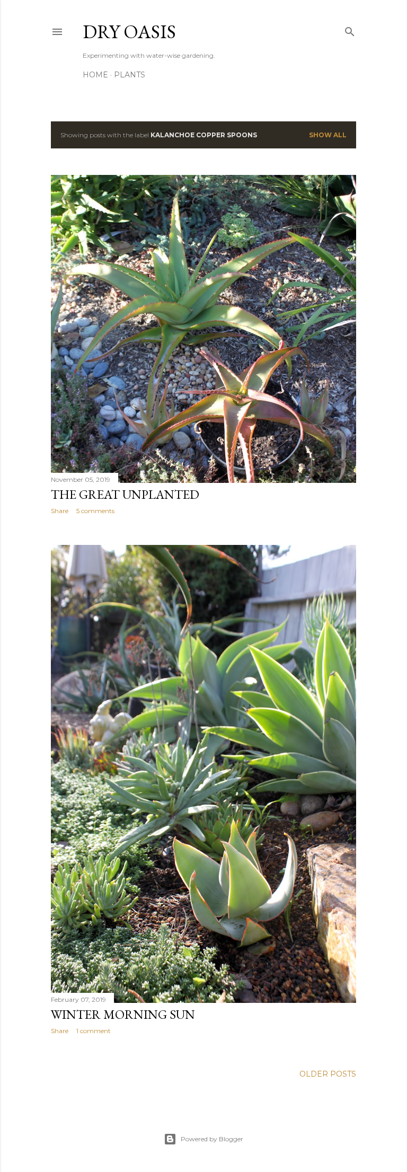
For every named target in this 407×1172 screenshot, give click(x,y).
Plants (129, 75)
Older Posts (327, 1074)
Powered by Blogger (212, 1139)
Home (95, 75)
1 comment (93, 1031)
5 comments (95, 511)
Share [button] (59, 511)
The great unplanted (125, 494)
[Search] (349, 29)
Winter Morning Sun (123, 1014)
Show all (328, 135)
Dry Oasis (129, 31)
